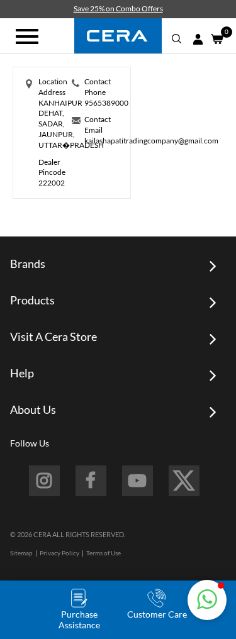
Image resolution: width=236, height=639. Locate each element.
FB (91, 480)
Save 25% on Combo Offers (118, 8)
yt (137, 480)
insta (44, 480)
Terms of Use (103, 553)
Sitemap (21, 553)
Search (177, 39)
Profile (197, 39)
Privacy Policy (59, 553)
